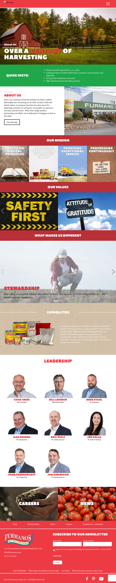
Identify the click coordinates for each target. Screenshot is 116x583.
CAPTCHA (57, 556)
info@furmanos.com (12, 552)
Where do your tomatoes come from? (87, 570)
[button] (54, 300)
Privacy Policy (106, 549)
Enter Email (57, 541)
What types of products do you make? (43, 570)
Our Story (66, 570)
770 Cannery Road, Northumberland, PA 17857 (23, 548)
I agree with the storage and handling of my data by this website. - (83, 550)
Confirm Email (88, 541)
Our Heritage (12, 122)
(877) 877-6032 (10, 556)
